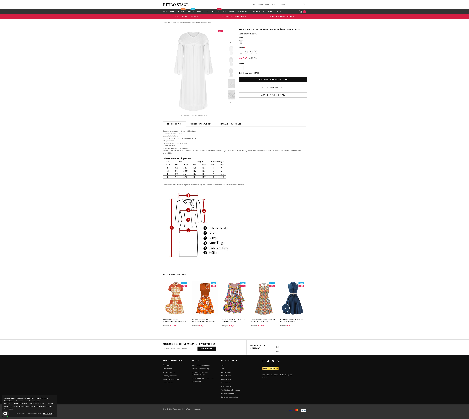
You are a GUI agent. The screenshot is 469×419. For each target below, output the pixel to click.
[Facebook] (263, 361)
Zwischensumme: (245, 73)
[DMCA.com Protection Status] (270, 368)
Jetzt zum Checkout (273, 87)
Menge (241, 63)
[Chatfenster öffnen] (5, 413)
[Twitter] (267, 361)
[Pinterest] (273, 361)
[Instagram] (278, 361)
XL (255, 52)
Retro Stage (176, 4)
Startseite (166, 23)
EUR (263, 377)
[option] (187, 16)
